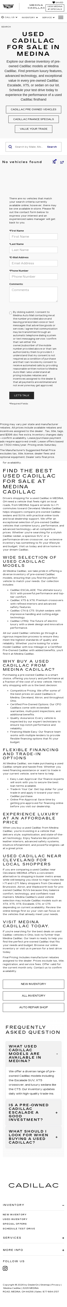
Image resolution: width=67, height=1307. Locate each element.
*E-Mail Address (18, 257)
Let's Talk (21, 395)
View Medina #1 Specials (55, 7)
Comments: (16, 284)
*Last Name (16, 244)
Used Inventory (15, 1219)
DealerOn (33, 1285)
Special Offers (15, 1224)
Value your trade (33, 128)
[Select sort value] (61, 162)
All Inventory (33, 995)
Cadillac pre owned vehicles (33, 109)
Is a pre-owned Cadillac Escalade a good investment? (29, 1112)
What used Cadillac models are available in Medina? (25, 1054)
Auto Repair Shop (33, 1007)
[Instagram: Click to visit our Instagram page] (7, 1268)
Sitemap (45, 1285)
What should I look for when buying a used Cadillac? (29, 1137)
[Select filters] (54, 162)
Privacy (56, 1285)
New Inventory (33, 984)
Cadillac (23, 650)
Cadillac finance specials (33, 119)
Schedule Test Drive (19, 1229)
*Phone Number (18, 271)
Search (52, 146)
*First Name (16, 231)
